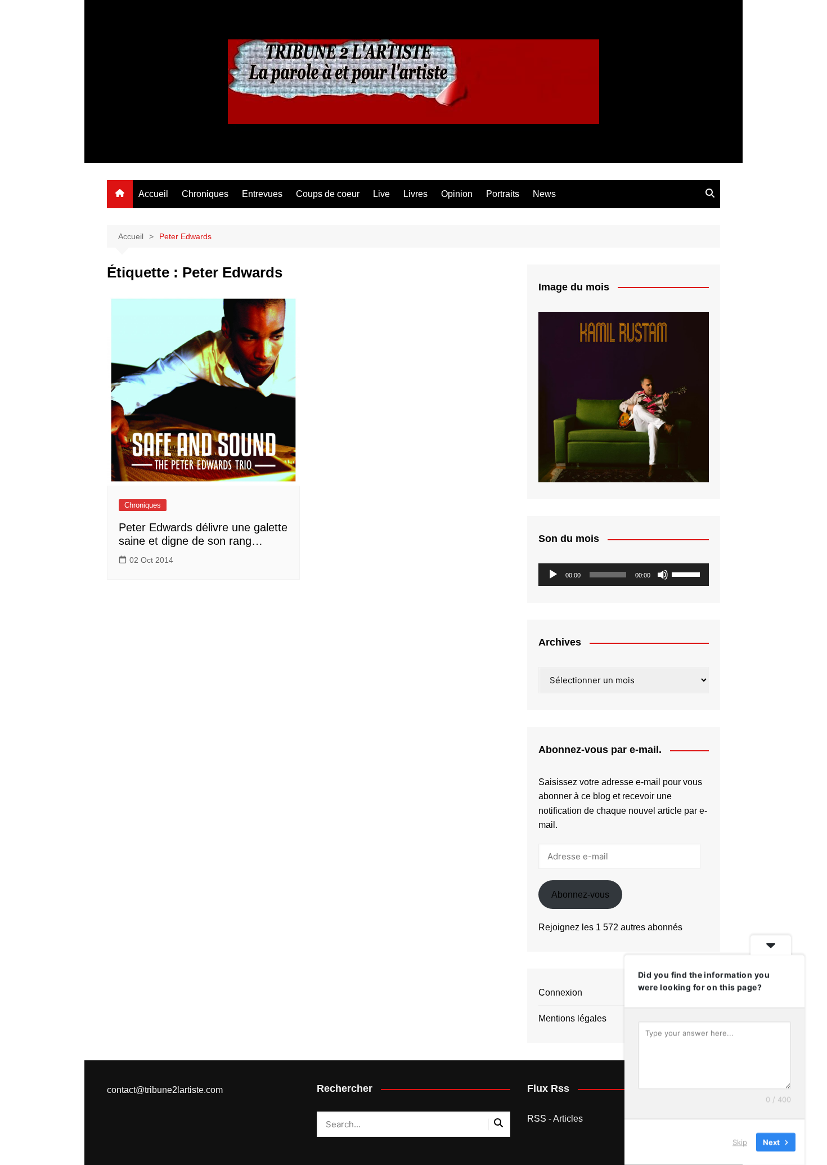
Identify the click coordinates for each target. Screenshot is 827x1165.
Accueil (153, 194)
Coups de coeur (327, 194)
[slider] (687, 573)
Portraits (502, 194)
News (544, 194)
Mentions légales (572, 1018)
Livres (415, 194)
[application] (623, 574)
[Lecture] (553, 574)
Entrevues (262, 194)
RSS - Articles (555, 1118)
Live (381, 194)
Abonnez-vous (580, 894)
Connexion (560, 992)
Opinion (457, 194)
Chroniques (205, 194)
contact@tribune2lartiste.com (165, 1090)
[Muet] (662, 574)
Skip (739, 1141)
